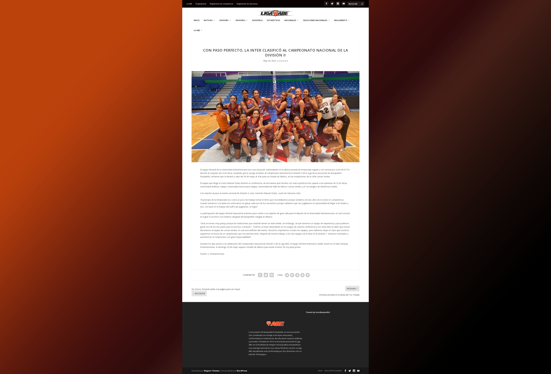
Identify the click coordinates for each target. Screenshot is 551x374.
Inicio (196, 20)
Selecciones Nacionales (315, 20)
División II (240, 20)
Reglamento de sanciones (247, 4)
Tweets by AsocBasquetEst (318, 312)
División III (257, 20)
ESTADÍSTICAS (273, 20)
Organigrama (200, 4)
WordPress (242, 370)
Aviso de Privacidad (333, 370)
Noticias (208, 20)
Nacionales (290, 20)
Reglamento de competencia (221, 4)
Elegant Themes (211, 370)
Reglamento (340, 20)
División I (224, 20)
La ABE (189, 4)
